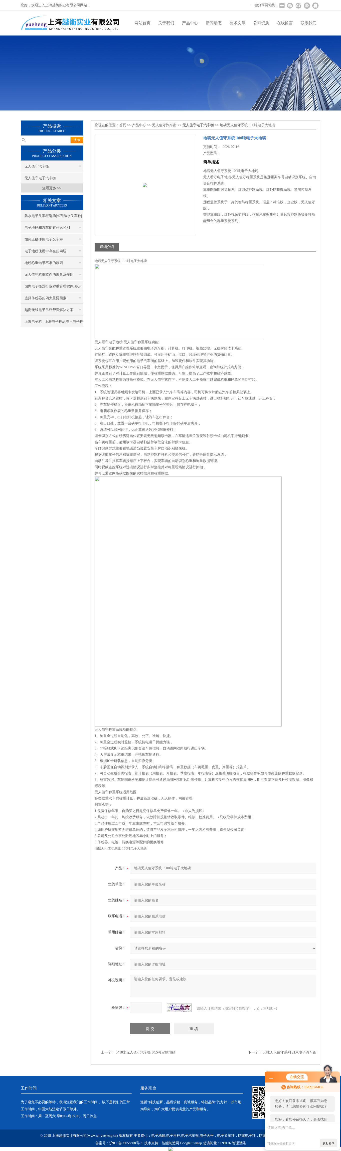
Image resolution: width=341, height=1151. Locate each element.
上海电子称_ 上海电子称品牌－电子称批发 (53, 323)
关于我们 (166, 23)
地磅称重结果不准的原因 (43, 263)
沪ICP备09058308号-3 (125, 1143)
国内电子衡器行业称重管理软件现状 (52, 286)
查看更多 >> (51, 188)
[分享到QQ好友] (315, 6)
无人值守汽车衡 (36, 166)
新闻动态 (214, 23)
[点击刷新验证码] (179, 1008)
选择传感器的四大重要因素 (45, 298)
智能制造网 (170, 1143)
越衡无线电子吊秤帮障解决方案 (48, 310)
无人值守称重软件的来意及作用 (48, 274)
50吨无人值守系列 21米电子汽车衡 (289, 1052)
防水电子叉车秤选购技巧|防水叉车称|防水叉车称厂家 (53, 218)
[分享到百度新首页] (306, 6)
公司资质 (261, 23)
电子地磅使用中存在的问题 (45, 251)
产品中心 (190, 23)
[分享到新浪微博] (298, 6)
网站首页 (143, 23)
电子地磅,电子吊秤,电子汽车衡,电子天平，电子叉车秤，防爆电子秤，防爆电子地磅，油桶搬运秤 (226, 1136)
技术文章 (237, 23)
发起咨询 (329, 1143)
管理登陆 (239, 1143)
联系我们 (309, 23)
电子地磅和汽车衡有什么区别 (47, 228)
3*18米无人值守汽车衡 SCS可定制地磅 (145, 1052)
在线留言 (285, 23)
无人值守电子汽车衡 (40, 178)
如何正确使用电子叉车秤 (43, 239)
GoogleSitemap (191, 1143)
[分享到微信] (289, 6)
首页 (122, 125)
